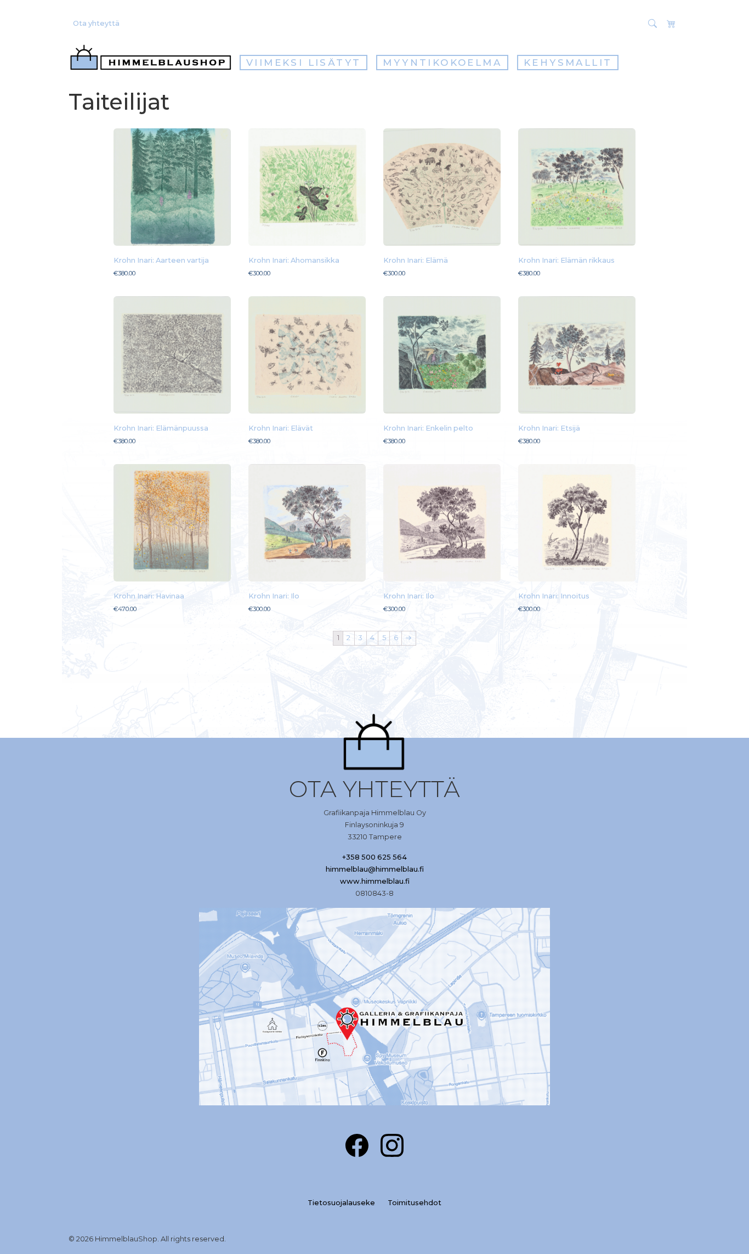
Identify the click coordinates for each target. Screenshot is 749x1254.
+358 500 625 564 (374, 857)
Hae (631, 23)
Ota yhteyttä (96, 23)
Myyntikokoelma (442, 62)
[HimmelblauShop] (153, 57)
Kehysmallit (568, 62)
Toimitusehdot (414, 1203)
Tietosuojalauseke (341, 1203)
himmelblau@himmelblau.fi (375, 869)
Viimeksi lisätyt (303, 62)
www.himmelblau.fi (375, 881)
